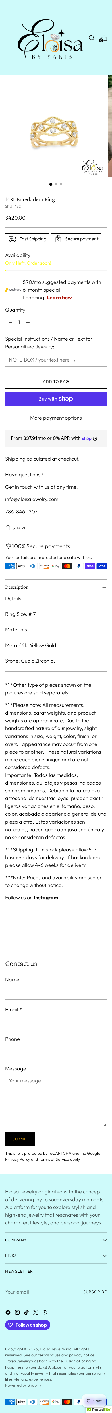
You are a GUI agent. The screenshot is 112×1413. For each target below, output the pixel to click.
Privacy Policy (17, 1159)
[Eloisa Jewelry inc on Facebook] (8, 1313)
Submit (20, 1139)
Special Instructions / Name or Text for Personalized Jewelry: (48, 342)
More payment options (56, 417)
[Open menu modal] (8, 38)
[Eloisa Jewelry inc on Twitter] (36, 1313)
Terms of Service (54, 1159)
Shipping (15, 458)
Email (13, 1009)
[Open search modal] (91, 38)
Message (15, 1068)
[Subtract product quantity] (10, 322)
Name (12, 979)
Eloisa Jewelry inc (55, 1349)
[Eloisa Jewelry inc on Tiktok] (27, 1313)
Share (20, 528)
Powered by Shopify (23, 1385)
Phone (12, 1039)
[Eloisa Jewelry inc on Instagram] (17, 1313)
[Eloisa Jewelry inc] (49, 37)
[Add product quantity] (28, 322)
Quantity (15, 309)
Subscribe (95, 1291)
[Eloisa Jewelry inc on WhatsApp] (45, 1313)
